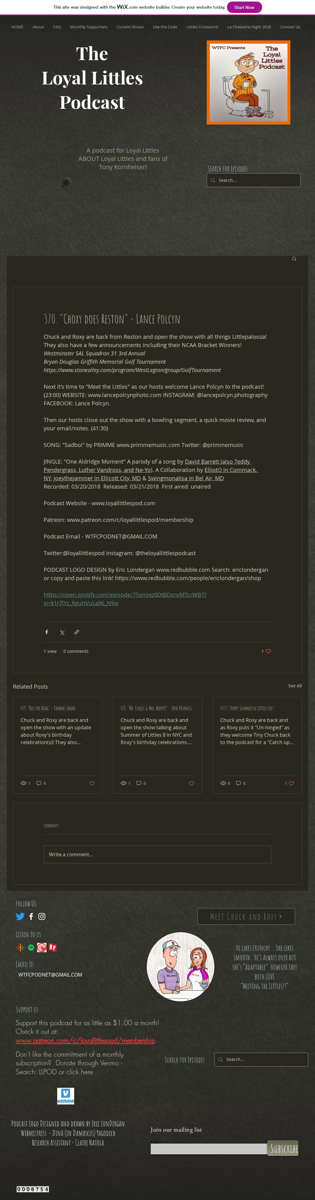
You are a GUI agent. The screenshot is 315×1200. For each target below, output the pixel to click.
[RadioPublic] (52, 947)
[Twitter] (20, 916)
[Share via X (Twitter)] (62, 632)
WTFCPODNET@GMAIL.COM (50, 974)
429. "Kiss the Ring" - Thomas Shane (48, 708)
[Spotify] (31, 947)
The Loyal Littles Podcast (92, 76)
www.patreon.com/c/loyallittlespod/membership (85, 1040)
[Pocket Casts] (41, 947)
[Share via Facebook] (47, 632)
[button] (294, 258)
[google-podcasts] (20, 947)
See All (295, 686)
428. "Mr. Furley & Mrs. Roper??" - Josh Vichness (156, 708)
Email (155, 1142)
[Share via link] (77, 632)
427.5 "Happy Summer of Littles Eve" (247, 708)
